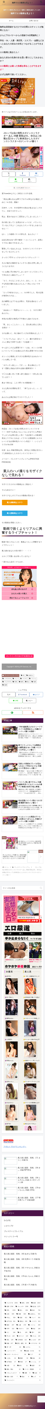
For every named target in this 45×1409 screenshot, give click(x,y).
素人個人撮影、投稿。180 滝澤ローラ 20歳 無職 (22, 1260)
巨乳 (16, 682)
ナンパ (16, 678)
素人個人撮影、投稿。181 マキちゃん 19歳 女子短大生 (22, 1269)
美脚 (5, 685)
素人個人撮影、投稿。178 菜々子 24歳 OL (20, 1285)
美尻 (34, 682)
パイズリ (24, 678)
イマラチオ (7, 678)
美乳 (22, 682)
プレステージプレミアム (11, 675)
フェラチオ (7, 682)
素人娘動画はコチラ (15, 502)
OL (24, 675)
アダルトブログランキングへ (14, 1147)
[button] (29, 180)
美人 (28, 682)
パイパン (33, 678)
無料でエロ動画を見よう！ (22, 3)
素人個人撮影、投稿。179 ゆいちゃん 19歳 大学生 (22, 1277)
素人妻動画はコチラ (15, 513)
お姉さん (30, 675)
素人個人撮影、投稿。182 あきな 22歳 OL (20, 1254)
